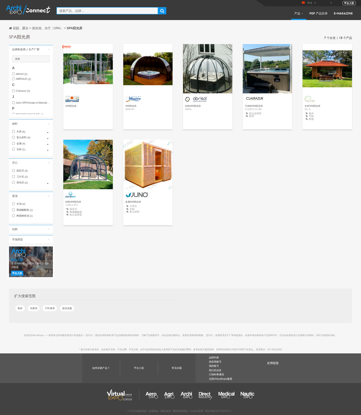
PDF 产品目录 (318, 13)
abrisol (21, 74)
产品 (297, 13)
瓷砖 (20, 308)
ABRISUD (23, 79)
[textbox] (107, 10)
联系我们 (88, 51)
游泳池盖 (67, 308)
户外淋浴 (50, 308)
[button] (31, 49)
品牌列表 (214, 357)
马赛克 (33, 308)
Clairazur (23, 91)
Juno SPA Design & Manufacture (33, 102)
